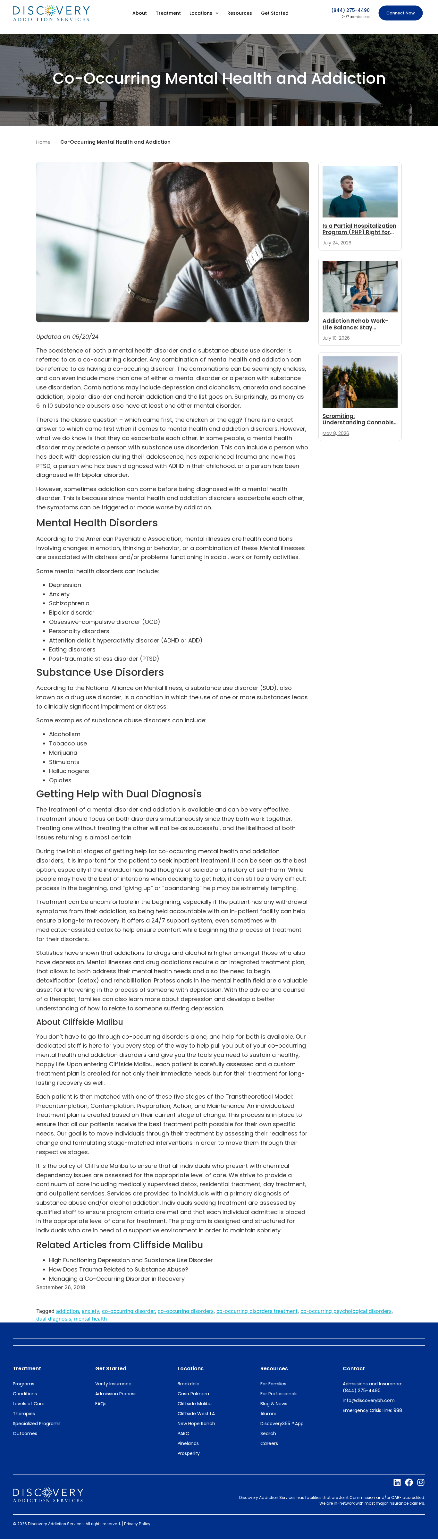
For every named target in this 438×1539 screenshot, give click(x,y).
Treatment (168, 13)
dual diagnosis (53, 1318)
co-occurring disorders (186, 1311)
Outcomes (25, 1433)
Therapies (24, 1413)
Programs (23, 1384)
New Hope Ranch (196, 1423)
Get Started (275, 13)
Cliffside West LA (196, 1413)
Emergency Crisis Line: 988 (372, 1410)
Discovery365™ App (282, 1423)
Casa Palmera (193, 1393)
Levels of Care (29, 1403)
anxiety (90, 1311)
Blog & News (273, 1403)
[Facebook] (409, 1482)
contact (354, 1368)
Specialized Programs (37, 1423)
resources (274, 1368)
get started (110, 1368)
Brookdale (188, 1384)
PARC (183, 1433)
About (139, 13)
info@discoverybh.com (369, 1400)
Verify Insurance (113, 1384)
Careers (269, 1443)
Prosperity (189, 1453)
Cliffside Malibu (195, 1403)
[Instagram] (421, 1482)
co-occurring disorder (128, 1311)
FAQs (100, 1403)
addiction (67, 1311)
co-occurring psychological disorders (346, 1311)
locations (191, 1368)
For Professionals (279, 1393)
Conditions (25, 1393)
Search (268, 1433)
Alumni (268, 1413)
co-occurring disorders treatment (257, 1311)
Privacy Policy (137, 1523)
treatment (27, 1368)
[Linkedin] (397, 1482)
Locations (201, 13)
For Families (273, 1384)
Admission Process (116, 1393)
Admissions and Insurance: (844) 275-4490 (372, 1387)
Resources (239, 13)
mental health (90, 1318)
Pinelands (188, 1443)
